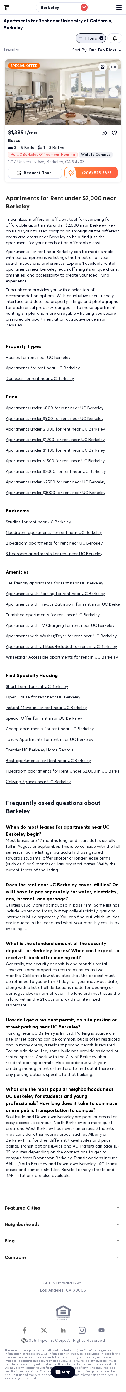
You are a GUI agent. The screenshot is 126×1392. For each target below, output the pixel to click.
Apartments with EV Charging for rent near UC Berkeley (60, 625)
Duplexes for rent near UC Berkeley (40, 378)
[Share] (104, 132)
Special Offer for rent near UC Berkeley (44, 718)
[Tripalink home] (6, 7)
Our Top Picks (102, 50)
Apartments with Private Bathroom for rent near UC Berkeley (65, 604)
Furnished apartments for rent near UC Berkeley (53, 614)
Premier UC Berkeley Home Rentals (40, 750)
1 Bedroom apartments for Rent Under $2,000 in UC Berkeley (65, 771)
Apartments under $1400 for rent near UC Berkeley (55, 450)
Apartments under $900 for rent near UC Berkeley (54, 418)
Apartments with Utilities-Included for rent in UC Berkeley (61, 646)
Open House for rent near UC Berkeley (43, 697)
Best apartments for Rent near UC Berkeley (48, 760)
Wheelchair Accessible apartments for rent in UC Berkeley (62, 657)
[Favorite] (114, 132)
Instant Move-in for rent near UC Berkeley (46, 707)
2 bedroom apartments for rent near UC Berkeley (54, 543)
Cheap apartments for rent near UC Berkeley (50, 728)
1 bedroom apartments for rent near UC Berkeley (54, 532)
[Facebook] (24, 1330)
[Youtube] (101, 1330)
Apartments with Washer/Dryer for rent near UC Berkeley (61, 636)
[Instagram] (82, 1330)
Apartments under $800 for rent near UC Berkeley (54, 408)
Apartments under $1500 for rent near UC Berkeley (55, 460)
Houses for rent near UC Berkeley (38, 357)
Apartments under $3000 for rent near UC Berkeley (55, 492)
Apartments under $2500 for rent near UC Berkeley (55, 482)
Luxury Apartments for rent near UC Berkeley (49, 739)
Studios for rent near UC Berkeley (38, 522)
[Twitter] (43, 1330)
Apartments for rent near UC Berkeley (43, 368)
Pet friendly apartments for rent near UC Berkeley (54, 583)
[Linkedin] (63, 1330)
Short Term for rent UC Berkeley (37, 686)
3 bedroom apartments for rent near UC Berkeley (54, 553)
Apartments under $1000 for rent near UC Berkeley (55, 429)
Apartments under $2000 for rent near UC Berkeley (56, 471)
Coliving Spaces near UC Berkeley (38, 781)
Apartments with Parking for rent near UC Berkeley (55, 593)
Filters (94, 38)
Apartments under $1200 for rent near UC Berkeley (55, 439)
